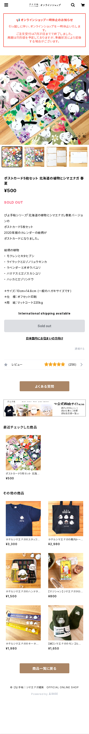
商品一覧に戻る (44, 668)
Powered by (40, 694)
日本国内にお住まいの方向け (44, 338)
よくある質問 (44, 386)
